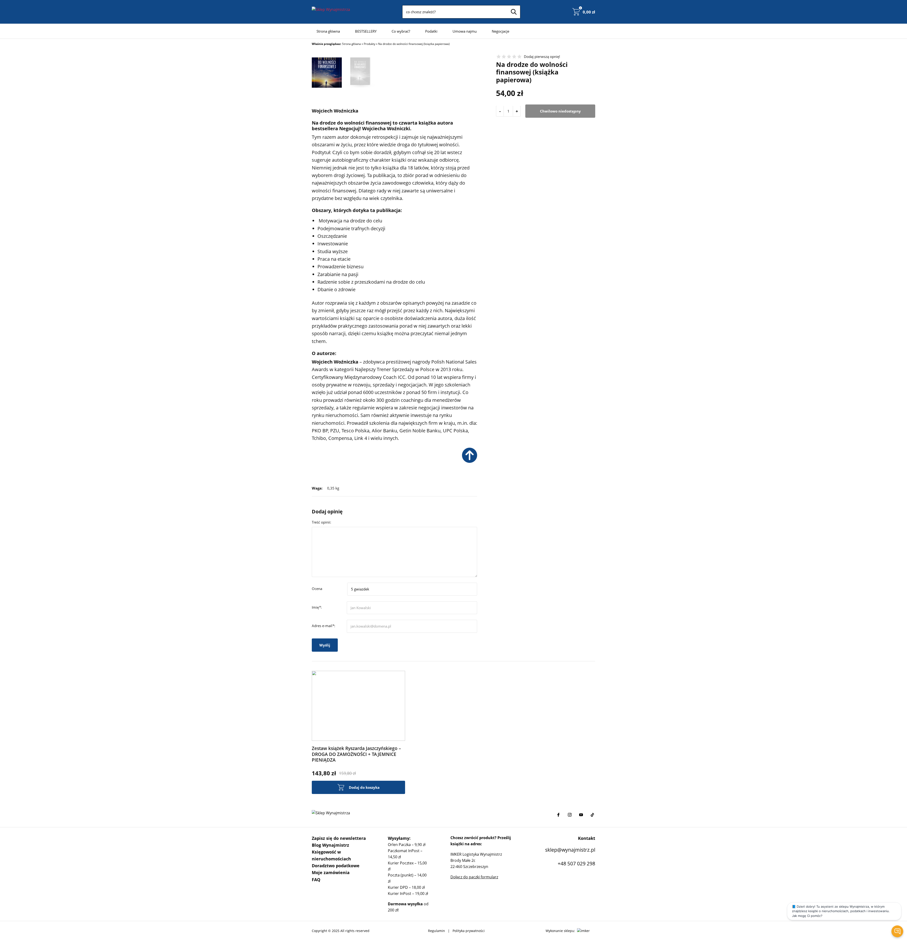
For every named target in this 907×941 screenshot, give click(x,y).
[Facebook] (558, 815)
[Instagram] (570, 815)
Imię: (317, 607)
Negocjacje (500, 31)
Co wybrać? (401, 31)
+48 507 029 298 (576, 863)
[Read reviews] (509, 56)
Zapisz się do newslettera (339, 838)
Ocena (317, 588)
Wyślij (324, 645)
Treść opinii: (321, 522)
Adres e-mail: (323, 625)
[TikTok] (592, 815)
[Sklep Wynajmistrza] (331, 12)
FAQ (316, 879)
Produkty (369, 44)
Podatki (431, 31)
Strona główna (328, 31)
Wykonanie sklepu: (560, 930)
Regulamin (436, 930)
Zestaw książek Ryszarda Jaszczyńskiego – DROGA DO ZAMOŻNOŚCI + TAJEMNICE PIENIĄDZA (356, 754)
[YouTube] (581, 815)
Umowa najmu (465, 31)
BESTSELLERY (365, 31)
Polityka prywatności (469, 930)
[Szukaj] (513, 11)
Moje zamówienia (331, 872)
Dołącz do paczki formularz (474, 877)
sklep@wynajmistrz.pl (570, 849)
